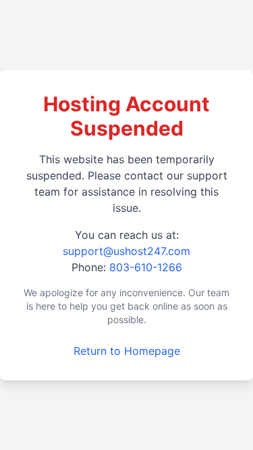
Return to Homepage (127, 351)
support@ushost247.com (126, 251)
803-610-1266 (145, 267)
